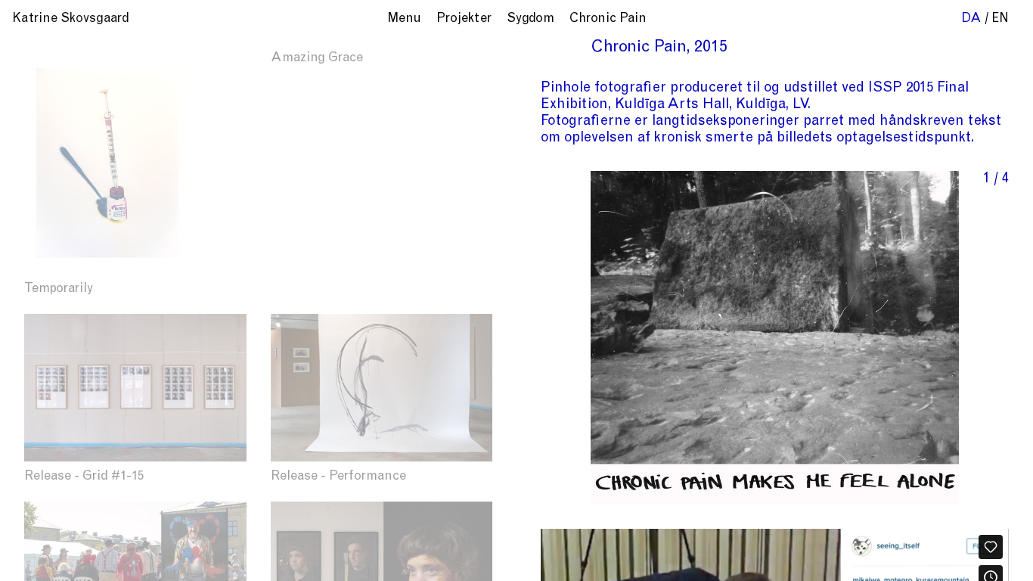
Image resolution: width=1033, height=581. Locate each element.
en (1000, 19)
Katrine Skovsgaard (70, 19)
